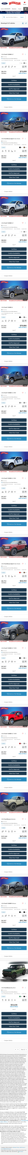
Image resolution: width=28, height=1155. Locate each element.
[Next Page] (18, 1049)
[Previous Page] (15, 1049)
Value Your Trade (14, 93)
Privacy (18, 1147)
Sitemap (14, 1147)
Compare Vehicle (8, 107)
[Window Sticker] (26, 67)
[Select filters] (23, 23)
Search (22, 17)
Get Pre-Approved (14, 89)
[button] (5, 9)
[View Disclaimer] (15, 66)
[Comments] (23, 67)
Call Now (14, 80)
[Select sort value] (25, 23)
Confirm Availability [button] (14, 84)
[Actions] (25, 54)
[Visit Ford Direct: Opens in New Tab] (21, 1151)
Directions (14, 8)
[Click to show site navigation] (25, 9)
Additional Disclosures (7, 1148)
